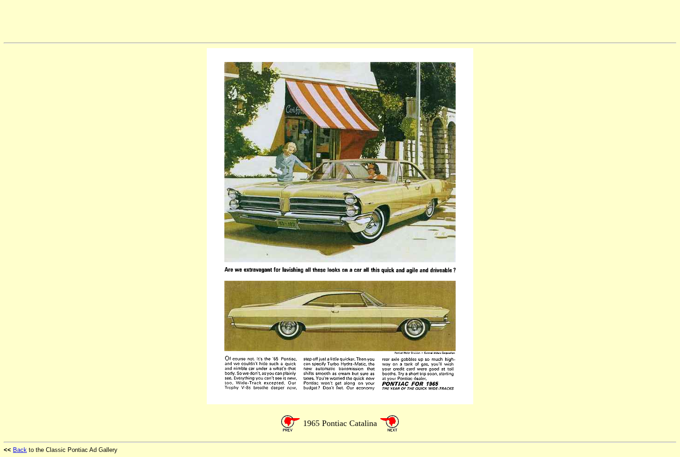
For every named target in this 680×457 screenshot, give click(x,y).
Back (20, 449)
